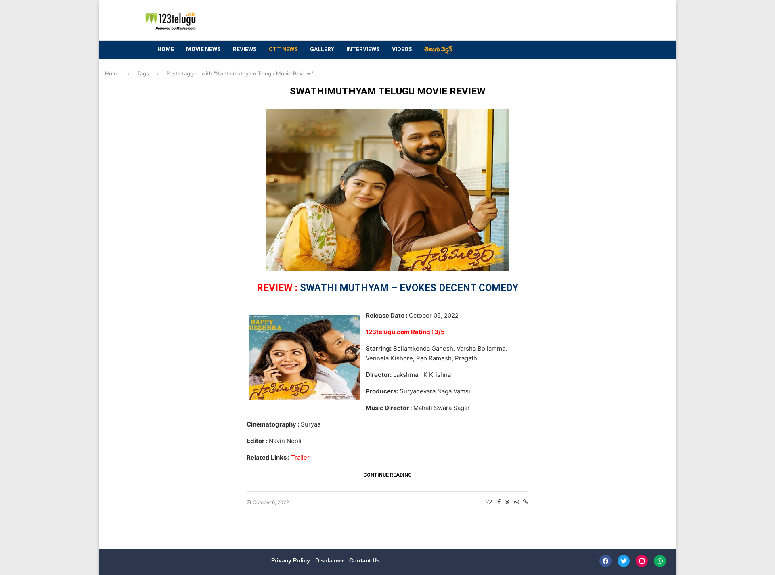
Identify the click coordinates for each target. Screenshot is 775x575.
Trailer (300, 457)
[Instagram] (642, 561)
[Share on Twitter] (507, 501)
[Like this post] (489, 501)
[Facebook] (605, 561)
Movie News (203, 49)
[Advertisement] (477, 20)
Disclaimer (330, 560)
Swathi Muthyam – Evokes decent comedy (387, 287)
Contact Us (364, 560)
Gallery (322, 49)
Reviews (245, 49)
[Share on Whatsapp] (516, 501)
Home (165, 49)
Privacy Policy (291, 560)
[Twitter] (624, 561)
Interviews (363, 49)
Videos (402, 49)
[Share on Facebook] (499, 501)
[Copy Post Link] (525, 501)
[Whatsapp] (660, 561)
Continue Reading (387, 475)
